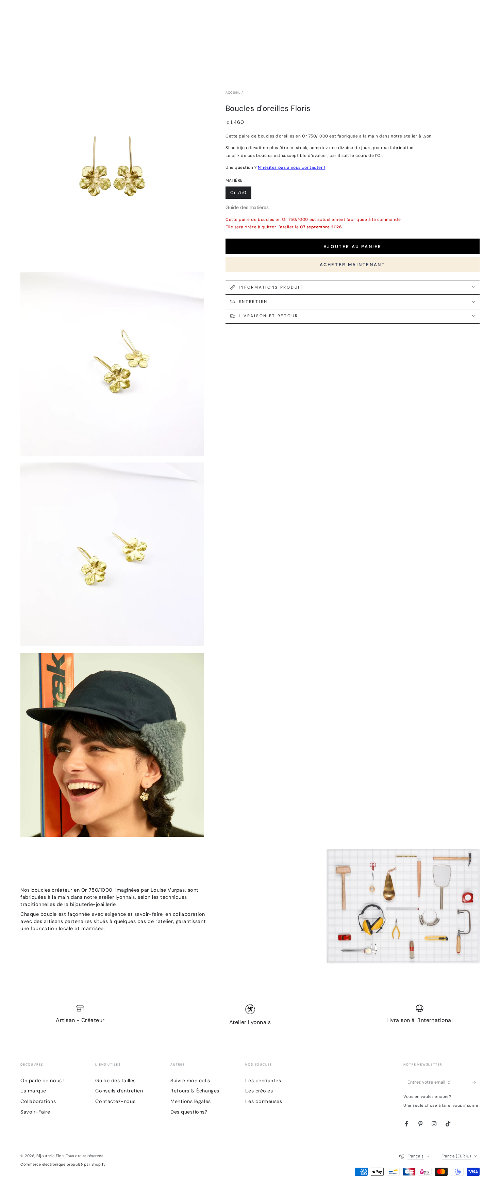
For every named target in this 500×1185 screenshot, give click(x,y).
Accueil (233, 93)
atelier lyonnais (117, 897)
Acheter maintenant (352, 264)
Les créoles (259, 1091)
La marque (33, 1091)
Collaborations (38, 1101)
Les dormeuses (263, 1101)
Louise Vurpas (168, 890)
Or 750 (240, 194)
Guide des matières (247, 207)
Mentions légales (190, 1101)
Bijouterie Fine (50, 1155)
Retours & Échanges (194, 1091)
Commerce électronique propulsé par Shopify (63, 1164)
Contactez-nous (115, 1101)
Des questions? (189, 1112)
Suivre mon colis (190, 1080)
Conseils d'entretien (119, 1091)
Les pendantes (263, 1080)
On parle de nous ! (42, 1080)
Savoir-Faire (35, 1112)
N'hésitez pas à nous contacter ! (291, 167)
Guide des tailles (115, 1080)
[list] (250, 1015)
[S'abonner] (476, 1082)
